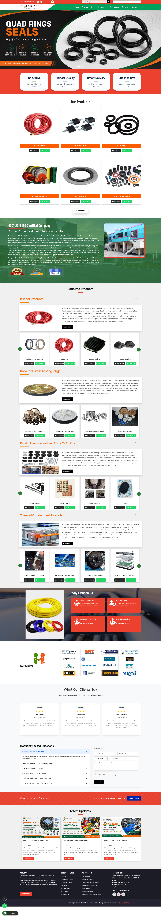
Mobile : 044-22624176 (119, 885)
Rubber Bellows (34, 359)
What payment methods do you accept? (39, 783)
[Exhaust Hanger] (34, 489)
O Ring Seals (86, 888)
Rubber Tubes (125, 359)
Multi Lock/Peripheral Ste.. (94, 431)
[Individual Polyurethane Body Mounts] (125, 489)
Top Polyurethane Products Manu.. (76, 840)
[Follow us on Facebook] (38, 2)
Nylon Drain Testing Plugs (65, 431)
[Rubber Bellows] (34, 345)
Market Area (66, 888)
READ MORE (66, 327)
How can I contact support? (34, 768)
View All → (137, 298)
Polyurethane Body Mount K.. (95, 503)
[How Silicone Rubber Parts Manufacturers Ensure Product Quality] (121, 827)
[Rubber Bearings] (64, 345)
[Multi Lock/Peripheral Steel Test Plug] (95, 417)
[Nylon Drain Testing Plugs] (64, 417)
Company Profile (87, 7)
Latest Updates (114, 7)
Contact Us (135, 7)
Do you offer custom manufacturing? (38, 778)
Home (77, 7)
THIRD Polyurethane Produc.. (39, 196)
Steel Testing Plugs (125, 431)
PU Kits (64, 503)
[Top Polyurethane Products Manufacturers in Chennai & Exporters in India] (81, 827)
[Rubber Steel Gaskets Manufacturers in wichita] (80, 175)
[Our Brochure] (52, 1)
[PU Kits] (64, 489)
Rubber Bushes (94, 359)
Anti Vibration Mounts (80, 146)
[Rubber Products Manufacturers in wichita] (39, 124)
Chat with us (45, 151)
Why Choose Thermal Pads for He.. (35, 840)
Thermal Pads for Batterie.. (65, 575)
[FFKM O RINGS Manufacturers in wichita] (121, 124)
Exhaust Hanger (34, 503)
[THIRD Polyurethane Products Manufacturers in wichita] (39, 175)
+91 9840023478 (28, 2)
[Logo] (30, 7)
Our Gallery (125, 7)
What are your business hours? (35, 773)
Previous (20, 349)
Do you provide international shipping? (38, 763)
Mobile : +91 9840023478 (120, 882)
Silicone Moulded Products (121, 196)
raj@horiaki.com (117, 887)
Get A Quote (134, 798)
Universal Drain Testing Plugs (91, 895)
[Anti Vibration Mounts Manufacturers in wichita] (80, 124)
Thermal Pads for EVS (35, 575)
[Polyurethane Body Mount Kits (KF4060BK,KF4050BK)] (95, 489)
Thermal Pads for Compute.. (95, 575)
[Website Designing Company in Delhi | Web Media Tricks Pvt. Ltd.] (125, 903)
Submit (99, 782)
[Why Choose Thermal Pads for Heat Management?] (41, 827)
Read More (28, 858)
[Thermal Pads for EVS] (34, 561)
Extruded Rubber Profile (89, 885)
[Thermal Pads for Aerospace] (125, 561)
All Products (80, 211)
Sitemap (64, 885)
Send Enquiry (34, 151)
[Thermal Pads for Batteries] (64, 561)
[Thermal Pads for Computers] (95, 561)
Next (139, 349)
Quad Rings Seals (88, 891)
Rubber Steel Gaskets (80, 196)
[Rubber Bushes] (95, 345)
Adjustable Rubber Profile (90, 882)
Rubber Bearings (65, 359)
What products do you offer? (34, 752)
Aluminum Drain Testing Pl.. (34, 431)
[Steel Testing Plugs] (125, 417)
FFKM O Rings (121, 146)
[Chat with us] (4, 905)
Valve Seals (86, 876)
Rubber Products (39, 146)
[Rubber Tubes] (125, 345)
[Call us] (41, 2)
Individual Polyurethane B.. (125, 503)
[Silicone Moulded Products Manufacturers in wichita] (121, 175)
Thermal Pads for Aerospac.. (125, 575)
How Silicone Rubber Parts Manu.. (116, 840)
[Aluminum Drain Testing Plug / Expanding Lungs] (34, 417)
